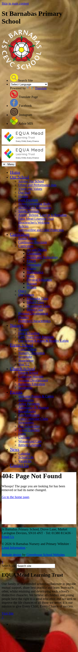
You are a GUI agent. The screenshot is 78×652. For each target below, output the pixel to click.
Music (31, 276)
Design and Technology (42, 257)
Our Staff (24, 192)
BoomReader (27, 411)
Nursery (17, 325)
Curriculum (20, 234)
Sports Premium (28, 211)
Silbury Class (35, 302)
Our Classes (26, 294)
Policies (23, 226)
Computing (34, 253)
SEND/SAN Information (34, 207)
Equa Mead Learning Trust (36, 218)
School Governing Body (34, 203)
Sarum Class (35, 309)
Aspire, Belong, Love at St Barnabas (42, 215)
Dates (22, 433)
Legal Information (13, 547)
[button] (14, 78)
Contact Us (19, 465)
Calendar (24, 453)
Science (32, 283)
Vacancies (24, 461)
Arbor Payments (29, 404)
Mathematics (35, 272)
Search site (9, 565)
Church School (22, 368)
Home (15, 172)
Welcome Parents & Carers (36, 396)
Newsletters (26, 422)
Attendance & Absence (33, 407)
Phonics (23, 317)
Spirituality (25, 387)
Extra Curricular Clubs (33, 419)
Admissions (26, 400)
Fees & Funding (29, 333)
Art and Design (37, 249)
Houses (23, 196)
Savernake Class (37, 298)
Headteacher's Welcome (34, 222)
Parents (16, 392)
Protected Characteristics (34, 321)
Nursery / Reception (31, 353)
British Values (27, 238)
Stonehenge (26, 360)
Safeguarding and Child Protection (41, 230)
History (31, 268)
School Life (26, 457)
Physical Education (39, 279)
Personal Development (33, 313)
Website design (11, 554)
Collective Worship (30, 376)
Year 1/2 (23, 364)
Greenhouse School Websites (45, 554)
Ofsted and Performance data (37, 185)
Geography (34, 264)
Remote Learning (29, 445)
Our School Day (29, 426)
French (31, 261)
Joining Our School (31, 181)
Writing (31, 287)
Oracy (22, 291)
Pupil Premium (28, 200)
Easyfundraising (29, 415)
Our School (19, 177)
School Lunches (29, 430)
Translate (41, 88)
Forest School (21, 345)
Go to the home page (15, 497)
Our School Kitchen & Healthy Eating (43, 340)
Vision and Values (30, 188)
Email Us (8, 537)
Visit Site (8, 613)
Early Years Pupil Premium (36, 337)
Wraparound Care (30, 441)
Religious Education (31, 384)
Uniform (24, 437)
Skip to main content (15, 3)
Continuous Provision (32, 242)
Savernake (25, 356)
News (14, 449)
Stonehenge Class (38, 306)
